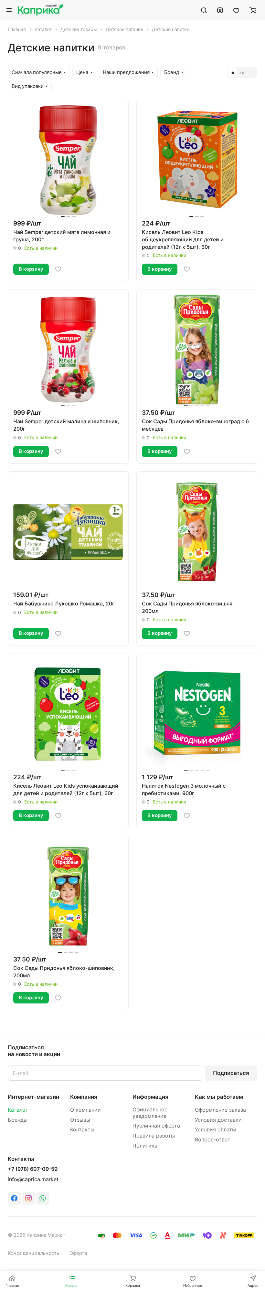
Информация (150, 1097)
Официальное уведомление (149, 1113)
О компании (85, 1110)
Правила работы (153, 1136)
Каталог (18, 1110)
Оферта (78, 1253)
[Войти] (220, 10)
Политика (144, 1146)
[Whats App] (42, 1198)
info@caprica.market (33, 1179)
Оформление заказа (220, 1110)
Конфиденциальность (33, 1253)
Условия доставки (218, 1120)
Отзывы (80, 1120)
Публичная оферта (156, 1126)
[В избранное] (58, 269)
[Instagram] (28, 1198)
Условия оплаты (215, 1130)
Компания (83, 1097)
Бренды (17, 1120)
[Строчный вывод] (242, 72)
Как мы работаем (219, 1097)
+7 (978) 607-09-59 (33, 1169)
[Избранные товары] (236, 10)
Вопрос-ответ (212, 1140)
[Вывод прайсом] (252, 72)
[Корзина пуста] (252, 10)
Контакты (82, 1130)
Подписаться (231, 1073)
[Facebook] (14, 1198)
